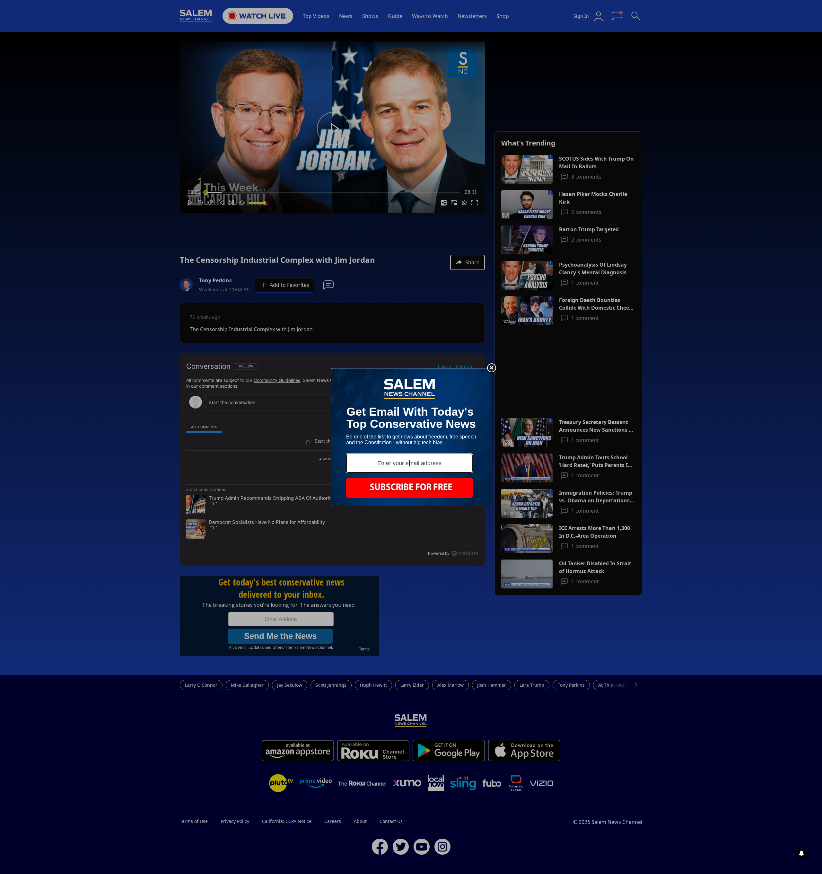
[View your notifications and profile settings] (801, 853)
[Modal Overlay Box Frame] (411, 437)
